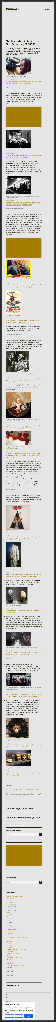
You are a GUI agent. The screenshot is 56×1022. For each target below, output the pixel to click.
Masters (8, 997)
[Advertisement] (28, 24)
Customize (9, 1016)
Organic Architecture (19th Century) (17, 937)
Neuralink (10, 970)
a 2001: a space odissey (26, 793)
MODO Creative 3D (12, 929)
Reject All (19, 1016)
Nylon (9, 925)
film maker (38, 794)
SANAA (9, 900)
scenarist (34, 796)
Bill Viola (9, 913)
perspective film (13, 796)
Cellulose (9, 945)
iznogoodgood (27, 287)
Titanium (9, 941)
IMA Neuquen (26, 83)
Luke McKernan (32, 696)
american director (23, 794)
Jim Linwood (27, 428)
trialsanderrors (27, 204)
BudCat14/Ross (27, 381)
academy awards (10, 794)
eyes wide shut (31, 794)
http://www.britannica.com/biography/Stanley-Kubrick (22, 789)
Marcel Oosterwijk (32, 576)
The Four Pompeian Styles (14, 896)
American (16, 794)
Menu (47, 9)
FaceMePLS (26, 747)
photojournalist (27, 796)
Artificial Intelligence (13, 953)
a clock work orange (37, 793)
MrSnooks (26, 654)
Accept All (28, 1016)
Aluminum (10, 933)
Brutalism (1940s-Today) (14, 957)
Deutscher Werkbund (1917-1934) (17, 949)
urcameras (25, 157)
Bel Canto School (12, 904)
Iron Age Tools (11, 974)
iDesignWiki (12, 9)
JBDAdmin (10, 793)
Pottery (9, 961)
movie (7, 796)
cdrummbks (26, 539)
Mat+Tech (8, 1001)
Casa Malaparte (11, 909)
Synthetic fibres (11, 921)
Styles (7, 994)
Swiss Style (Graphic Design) (15, 965)
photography (20, 796)
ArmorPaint (10, 917)
